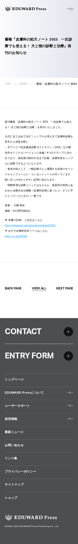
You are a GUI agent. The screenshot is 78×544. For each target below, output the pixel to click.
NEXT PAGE (64, 288)
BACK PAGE (13, 288)
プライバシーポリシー (20, 471)
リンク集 (11, 458)
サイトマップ (14, 484)
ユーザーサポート (17, 405)
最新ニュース (14, 432)
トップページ (14, 379)
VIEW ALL (39, 288)
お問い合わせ (14, 445)
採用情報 (11, 419)
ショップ (11, 497)
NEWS (23, 84)
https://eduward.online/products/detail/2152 (30, 225)
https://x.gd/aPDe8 (16, 236)
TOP (8, 84)
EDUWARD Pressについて (24, 392)
